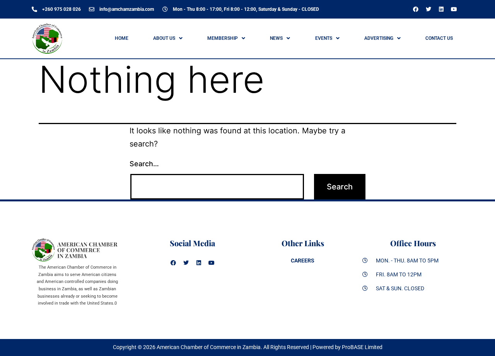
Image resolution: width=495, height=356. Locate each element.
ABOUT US (164, 38)
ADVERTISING (378, 38)
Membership (222, 38)
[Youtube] (454, 9)
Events (323, 38)
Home (121, 38)
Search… (144, 164)
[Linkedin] (441, 9)
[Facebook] (415, 9)
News (276, 38)
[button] (167, 38)
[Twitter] (428, 9)
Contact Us (439, 38)
